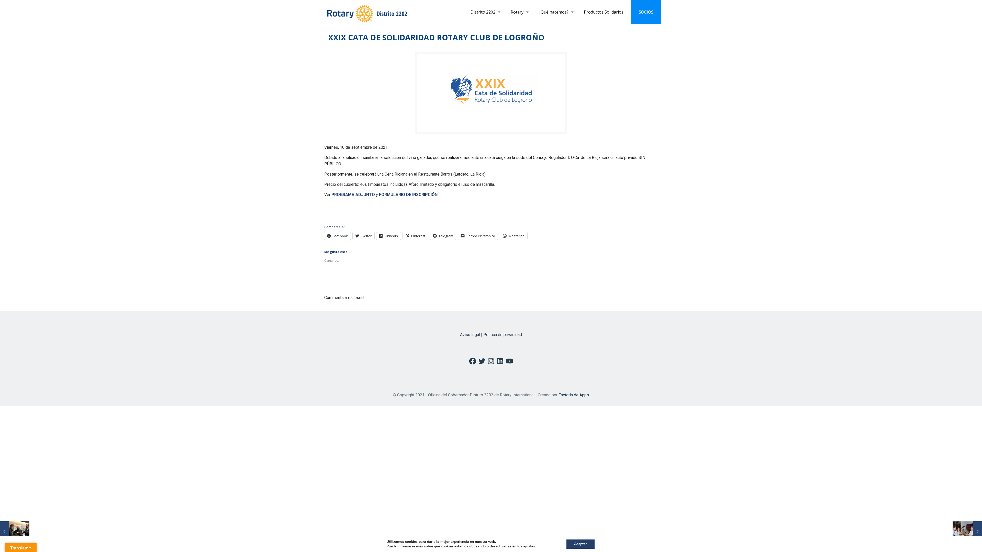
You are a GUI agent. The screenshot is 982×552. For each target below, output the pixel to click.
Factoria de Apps (574, 395)
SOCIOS (646, 12)
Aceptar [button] (580, 544)
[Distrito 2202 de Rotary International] (367, 12)
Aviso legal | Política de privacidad (491, 334)
